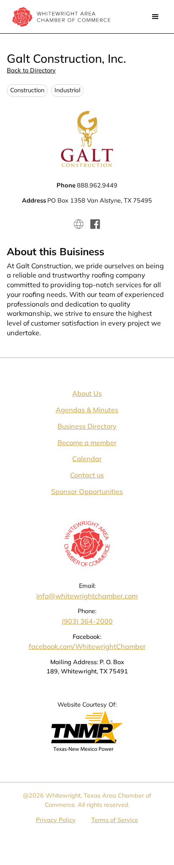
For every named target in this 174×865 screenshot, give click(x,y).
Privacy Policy (56, 820)
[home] (59, 16)
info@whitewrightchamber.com (87, 596)
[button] (155, 16)
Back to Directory (31, 70)
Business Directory (87, 426)
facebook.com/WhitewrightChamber (87, 646)
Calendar (87, 458)
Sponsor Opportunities (87, 491)
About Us (87, 393)
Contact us (87, 475)
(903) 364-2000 (87, 621)
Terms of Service (114, 820)
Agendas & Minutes (87, 410)
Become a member (87, 442)
